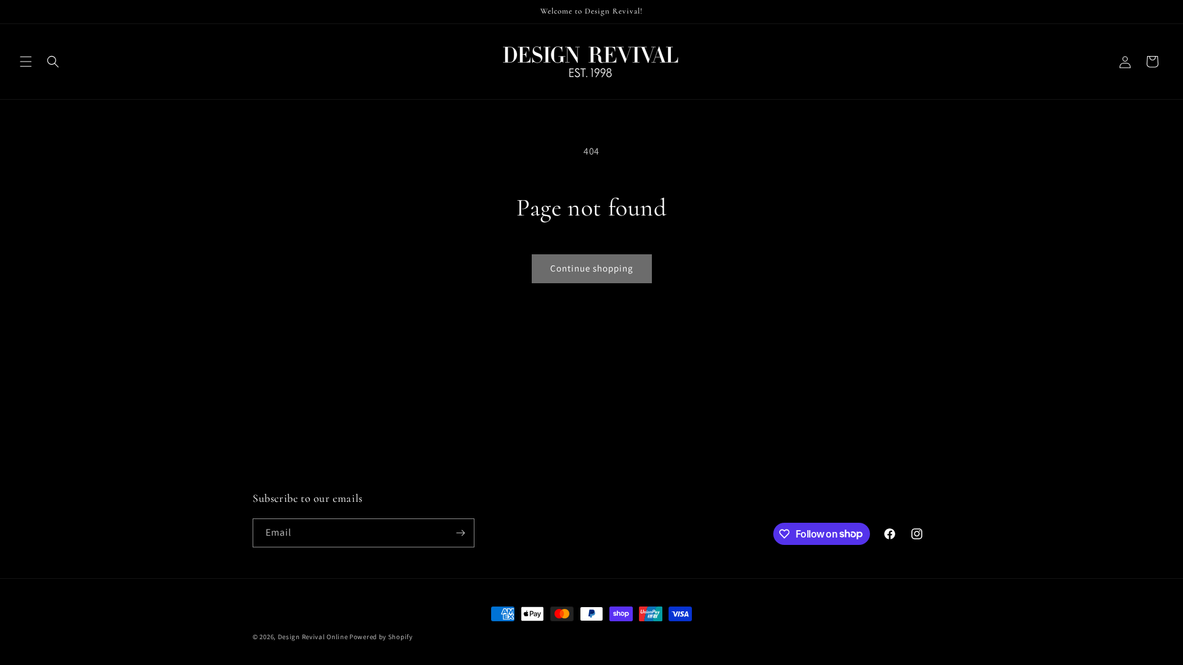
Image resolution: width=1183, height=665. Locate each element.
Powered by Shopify (381, 636)
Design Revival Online (313, 636)
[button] (25, 61)
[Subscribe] (460, 532)
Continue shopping (591, 268)
